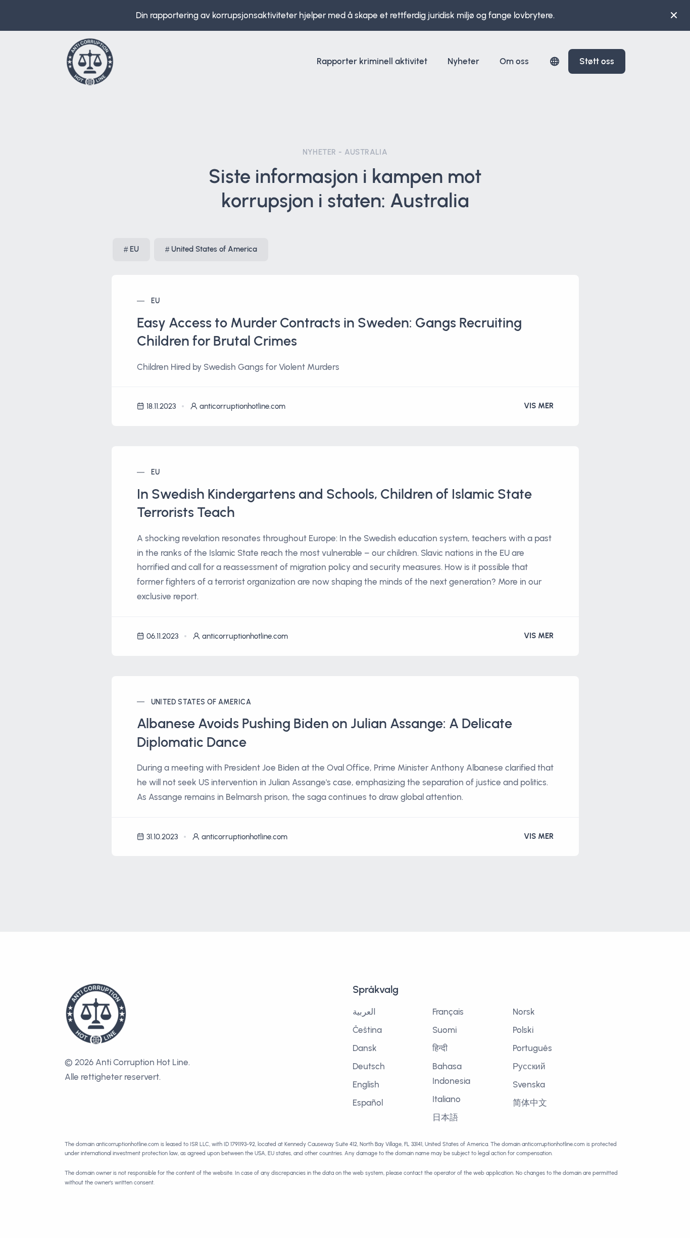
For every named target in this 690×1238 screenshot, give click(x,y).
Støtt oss (596, 61)
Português (532, 1048)
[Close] (674, 15)
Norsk (524, 1012)
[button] (554, 61)
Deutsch (369, 1066)
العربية (364, 1012)
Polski (523, 1030)
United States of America (214, 249)
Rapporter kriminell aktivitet (372, 61)
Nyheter (463, 61)
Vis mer (539, 405)
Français (448, 1012)
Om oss (514, 61)
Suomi (444, 1030)
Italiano (446, 1099)
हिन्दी (440, 1048)
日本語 (445, 1117)
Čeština (367, 1030)
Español (368, 1103)
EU (134, 249)
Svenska (529, 1084)
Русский (529, 1066)
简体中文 (530, 1103)
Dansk (365, 1048)
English (366, 1084)
